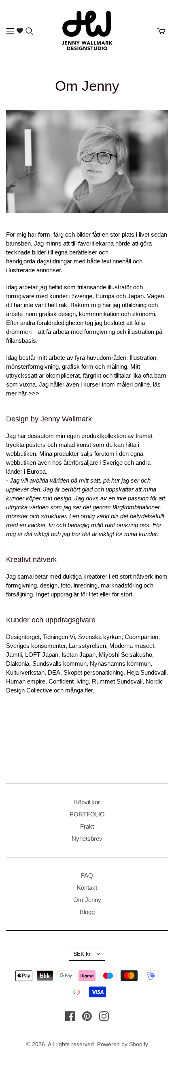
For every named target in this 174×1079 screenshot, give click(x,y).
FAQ (87, 875)
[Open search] (29, 31)
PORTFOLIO (87, 814)
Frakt (87, 826)
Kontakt (87, 887)
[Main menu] (10, 31)
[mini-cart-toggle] (161, 31)
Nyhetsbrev (87, 838)
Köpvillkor (87, 802)
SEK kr (82, 954)
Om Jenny (87, 899)
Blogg (87, 911)
